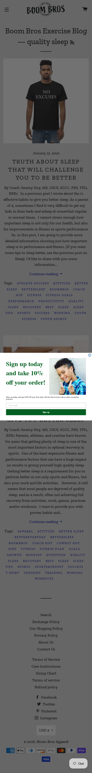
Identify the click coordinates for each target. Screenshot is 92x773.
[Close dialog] (89, 355)
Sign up (46, 412)
